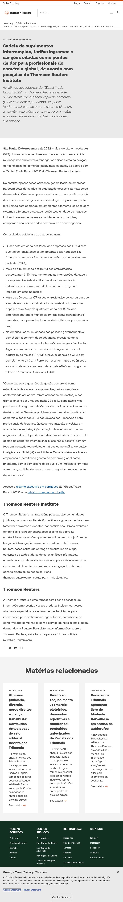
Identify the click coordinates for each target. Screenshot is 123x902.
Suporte (67, 852)
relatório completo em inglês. (46, 492)
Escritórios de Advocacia (43, 849)
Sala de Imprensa (27, 23)
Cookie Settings (61, 897)
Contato (67, 847)
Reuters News (97, 857)
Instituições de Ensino (47, 855)
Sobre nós (68, 838)
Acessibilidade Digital (73, 862)
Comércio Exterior (18, 843)
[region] (61, 884)
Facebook (95, 847)
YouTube (94, 852)
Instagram (95, 843)
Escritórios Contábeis (47, 843)
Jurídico (13, 852)
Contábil (13, 848)
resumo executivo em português (37, 486)
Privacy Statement (31, 890)
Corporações (43, 838)
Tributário (14, 838)
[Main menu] (111, 12)
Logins (13, 857)
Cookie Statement (12, 890)
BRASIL (44, 12)
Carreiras (67, 857)
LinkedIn (94, 838)
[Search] (118, 12)
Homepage (8, 23)
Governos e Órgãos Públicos (46, 862)
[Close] (117, 872)
